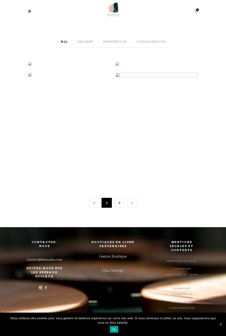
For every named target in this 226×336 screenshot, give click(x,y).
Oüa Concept (113, 270)
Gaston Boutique (113, 256)
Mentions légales (182, 261)
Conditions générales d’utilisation (181, 288)
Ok (114, 329)
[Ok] (220, 324)
